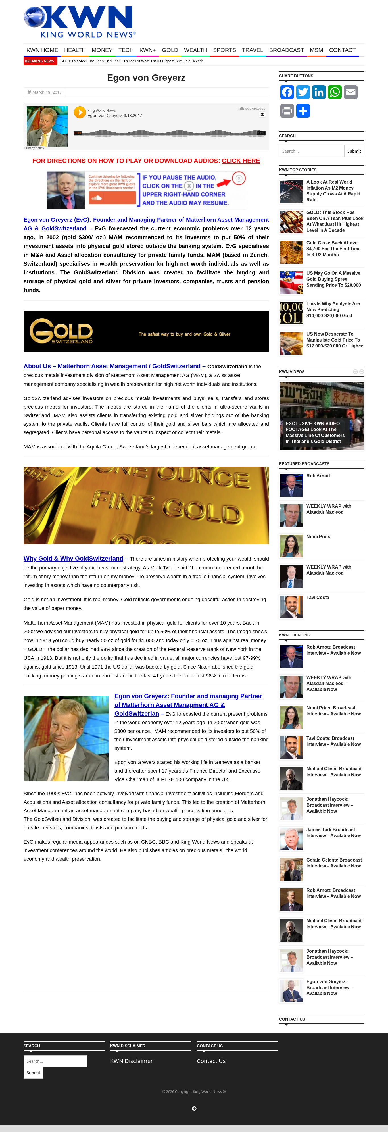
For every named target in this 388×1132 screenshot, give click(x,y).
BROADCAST (286, 50)
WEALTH (195, 50)
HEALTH (75, 50)
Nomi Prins (318, 536)
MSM (316, 50)
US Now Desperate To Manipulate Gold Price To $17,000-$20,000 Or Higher (334, 340)
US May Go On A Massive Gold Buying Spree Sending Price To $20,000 (333, 279)
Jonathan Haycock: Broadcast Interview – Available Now (329, 805)
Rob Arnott (318, 475)
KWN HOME (42, 50)
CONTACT (342, 50)
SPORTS (224, 50)
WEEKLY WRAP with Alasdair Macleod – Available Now (328, 683)
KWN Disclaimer (131, 1061)
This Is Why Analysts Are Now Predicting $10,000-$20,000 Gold (333, 309)
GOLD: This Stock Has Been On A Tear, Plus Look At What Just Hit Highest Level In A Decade (132, 61)
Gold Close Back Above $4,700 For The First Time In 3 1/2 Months (333, 248)
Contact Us (211, 1061)
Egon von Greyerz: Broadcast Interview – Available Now (329, 987)
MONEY (102, 50)
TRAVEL (252, 50)
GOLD (170, 50)
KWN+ (147, 50)
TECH (125, 50)
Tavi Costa (317, 597)
